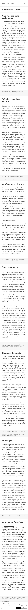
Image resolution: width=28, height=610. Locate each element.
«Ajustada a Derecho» (12, 522)
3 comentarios (11, 179)
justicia (18, 515)
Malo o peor (7, 440)
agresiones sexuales (15, 344)
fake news (21, 91)
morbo (3, 177)
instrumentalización (12, 433)
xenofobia (4, 94)
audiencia (13, 176)
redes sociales (17, 434)
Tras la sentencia (10, 267)
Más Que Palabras (9, 3)
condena (21, 344)
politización (23, 515)
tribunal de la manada (9, 600)
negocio (6, 177)
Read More (24, 608)
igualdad (20, 259)
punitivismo (21, 345)
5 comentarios (11, 262)
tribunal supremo (10, 346)
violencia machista (19, 92)
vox (23, 92)
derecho (15, 515)
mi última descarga (9, 525)
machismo (12, 260)
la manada (14, 345)
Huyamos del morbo (11, 353)
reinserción (4, 346)
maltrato (21, 176)
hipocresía (4, 92)
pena (18, 345)
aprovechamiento (21, 431)
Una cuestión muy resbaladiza (10, 17)
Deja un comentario (12, 435)
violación (16, 346)
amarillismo (15, 431)
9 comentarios (14, 517)
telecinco (17, 177)
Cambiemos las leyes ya (13, 184)
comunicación (5, 433)
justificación (18, 598)
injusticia (10, 598)
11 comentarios (11, 94)
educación (16, 259)
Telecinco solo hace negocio (11, 100)
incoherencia (9, 345)
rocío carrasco (12, 177)
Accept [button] (18, 608)
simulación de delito (11, 92)
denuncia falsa (16, 91)
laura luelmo (18, 433)
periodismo (11, 434)
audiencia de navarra (18, 597)
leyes (9, 260)
